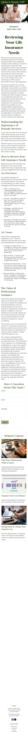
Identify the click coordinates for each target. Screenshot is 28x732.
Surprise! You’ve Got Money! (13, 496)
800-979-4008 (16, 710)
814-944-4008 (16, 708)
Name (3, 391)
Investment (14, 728)
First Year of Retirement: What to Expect (11, 461)
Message (4, 409)
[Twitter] (15, 720)
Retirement (14, 726)
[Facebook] (13, 720)
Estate (14, 730)
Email (3, 400)
